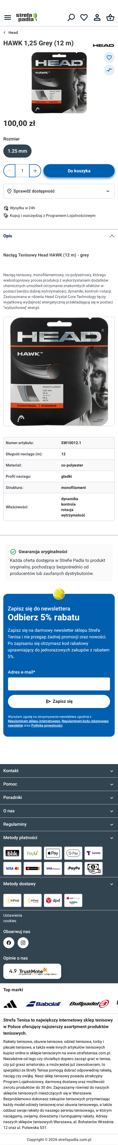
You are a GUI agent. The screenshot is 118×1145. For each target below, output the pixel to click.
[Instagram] (23, 942)
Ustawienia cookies (8, 918)
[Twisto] (94, 853)
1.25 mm (17, 151)
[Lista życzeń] (84, 17)
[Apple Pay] (53, 853)
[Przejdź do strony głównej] (26, 17)
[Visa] (12, 868)
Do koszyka (79, 170)
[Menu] (7, 17)
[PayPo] (73, 868)
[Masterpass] (33, 868)
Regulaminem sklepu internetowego (34, 721)
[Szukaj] (70, 17)
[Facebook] (8, 942)
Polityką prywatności (46, 725)
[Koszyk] (110, 17)
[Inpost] (12, 900)
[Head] (104, 45)
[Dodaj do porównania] (109, 69)
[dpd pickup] (73, 900)
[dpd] (53, 900)
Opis (7, 235)
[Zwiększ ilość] (35, 170)
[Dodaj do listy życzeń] (109, 57)
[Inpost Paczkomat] (33, 900)
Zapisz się (63, 701)
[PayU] (33, 853)
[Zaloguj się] (97, 17)
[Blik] (12, 853)
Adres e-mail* (21, 672)
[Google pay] (73, 853)
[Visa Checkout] (53, 868)
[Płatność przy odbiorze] (94, 868)
